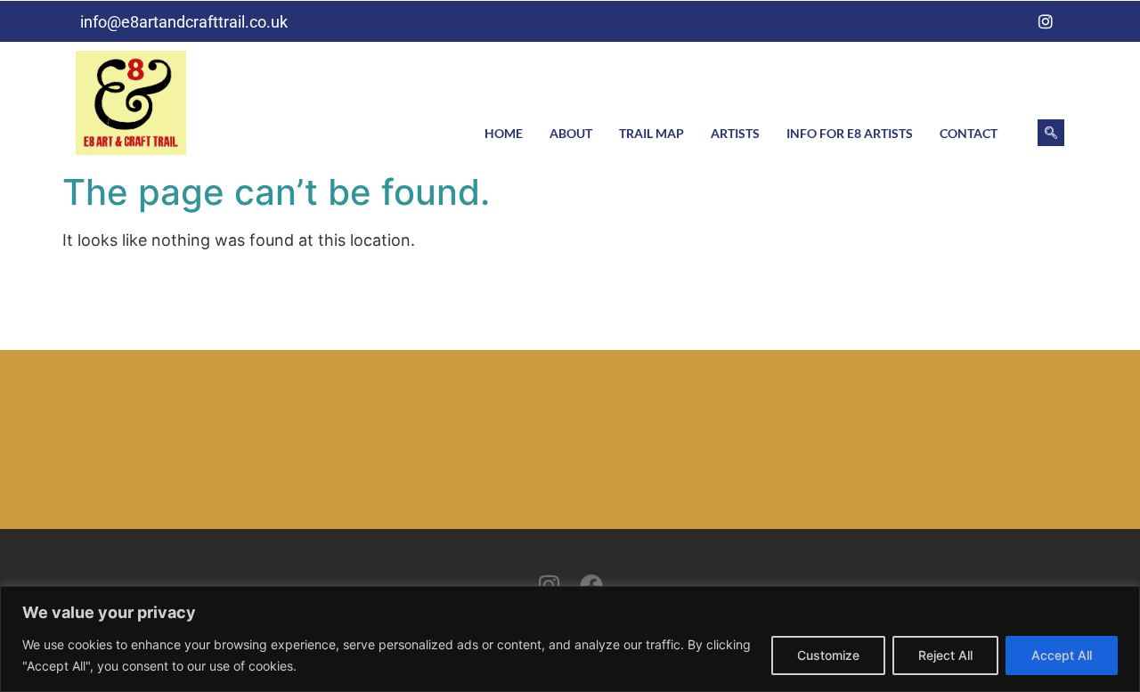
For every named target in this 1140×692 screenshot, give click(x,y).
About (571, 133)
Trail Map (651, 133)
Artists (735, 133)
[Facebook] (1009, 21)
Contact (969, 133)
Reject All (945, 655)
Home (503, 133)
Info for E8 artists (849, 133)
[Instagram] (1045, 21)
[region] (570, 639)
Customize (828, 655)
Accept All (1061, 655)
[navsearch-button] (1051, 132)
